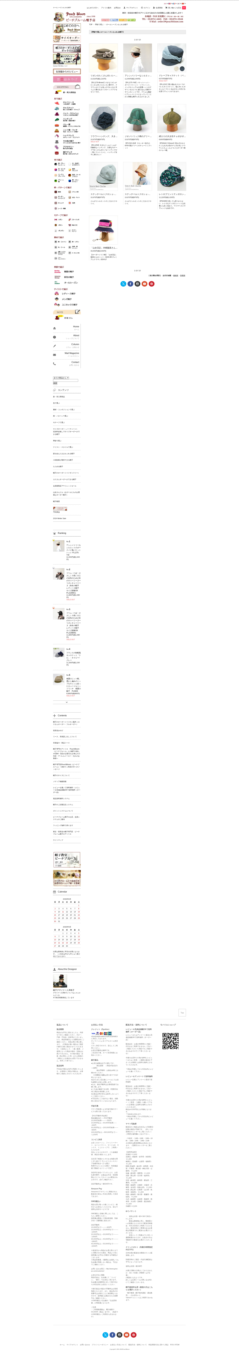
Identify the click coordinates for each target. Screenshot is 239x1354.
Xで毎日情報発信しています (63, 998)
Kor (180, 3)
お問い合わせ (85, 1345)
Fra (176, 3)
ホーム (62, 1345)
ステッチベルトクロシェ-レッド (139, 194)
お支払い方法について (118, 1345)
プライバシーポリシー (100, 1345)
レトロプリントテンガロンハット (174, 194)
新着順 (182, 275)
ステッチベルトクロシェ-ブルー (105, 194)
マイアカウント (132, 8)
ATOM (177, 1345)
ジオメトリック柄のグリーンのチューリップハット (148, 136)
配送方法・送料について (137, 1345)
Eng (172, 3)
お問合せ (117, 8)
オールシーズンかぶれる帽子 (117, 24)
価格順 (175, 275)
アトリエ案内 (106, 8)
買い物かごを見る (176, 8)
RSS (172, 1345)
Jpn (167, 3)
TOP (90, 24)
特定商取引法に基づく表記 (158, 1345)
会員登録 (159, 8)
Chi (185, 3)
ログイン (147, 8)
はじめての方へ (92, 8)
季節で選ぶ (99, 24)
